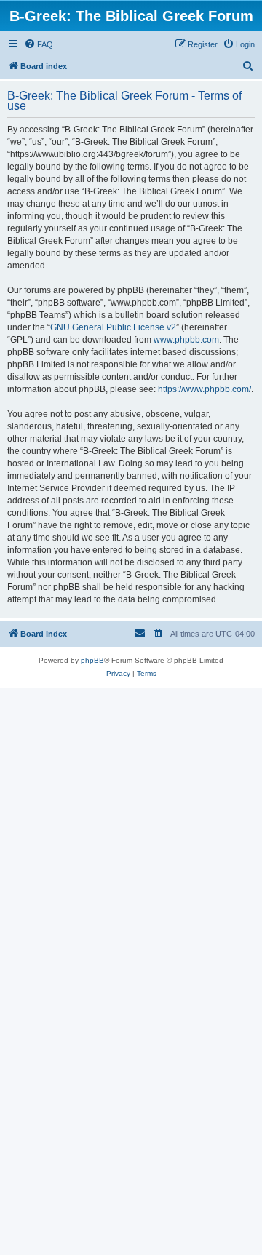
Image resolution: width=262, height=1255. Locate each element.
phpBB (92, 660)
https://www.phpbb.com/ (204, 389)
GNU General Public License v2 (113, 327)
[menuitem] (38, 44)
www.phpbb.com (186, 340)
